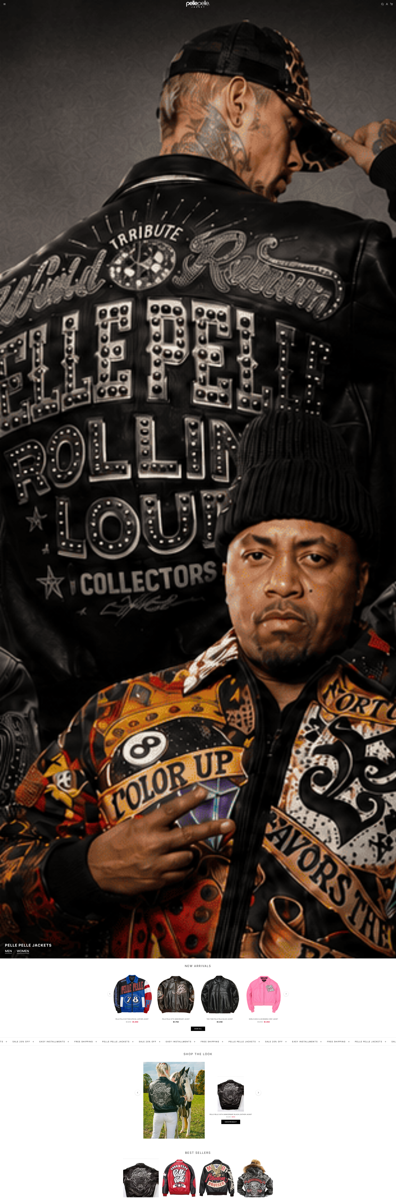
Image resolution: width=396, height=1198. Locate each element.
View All (198, 1029)
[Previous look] (137, 1092)
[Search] (382, 4)
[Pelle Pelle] (198, 4)
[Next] (286, 994)
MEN (8, 951)
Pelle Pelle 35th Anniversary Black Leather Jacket (231, 1114)
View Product (231, 1122)
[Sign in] (387, 4)
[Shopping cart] (391, 4)
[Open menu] (4, 4)
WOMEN (23, 951)
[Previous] (110, 994)
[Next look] (258, 1092)
